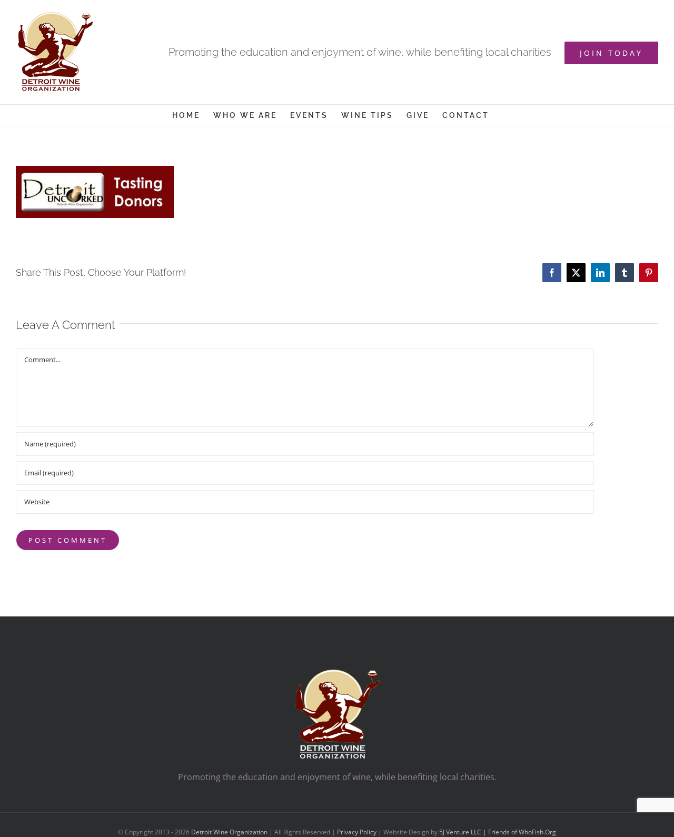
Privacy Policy (356, 832)
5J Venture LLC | (463, 832)
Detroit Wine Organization (229, 832)
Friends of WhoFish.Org (522, 832)
